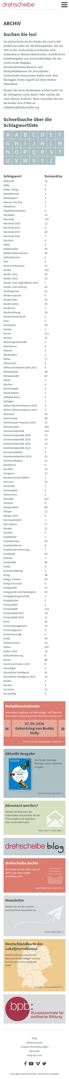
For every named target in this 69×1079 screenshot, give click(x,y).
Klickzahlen (10, 354)
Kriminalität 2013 (14, 613)
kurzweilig (10, 693)
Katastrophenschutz (16, 253)
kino (6, 320)
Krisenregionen (13, 630)
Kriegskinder (11, 600)
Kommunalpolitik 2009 (17, 435)
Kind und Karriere (14, 265)
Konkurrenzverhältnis (17, 477)
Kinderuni (9, 308)
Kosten (8, 528)
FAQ (34, 1038)
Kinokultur (10, 325)
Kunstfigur (10, 668)
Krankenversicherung (16, 549)
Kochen (8, 384)
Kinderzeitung (12, 312)
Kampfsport (11, 198)
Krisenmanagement (15, 625)
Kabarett (9, 181)
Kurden (8, 685)
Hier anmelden (52, 932)
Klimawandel (11, 376)
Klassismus (10, 346)
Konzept (8, 498)
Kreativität (10, 562)
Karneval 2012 (12, 227)
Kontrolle (9, 486)
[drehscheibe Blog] (34, 847)
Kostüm (8, 532)
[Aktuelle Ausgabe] (20, 774)
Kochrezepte (11, 388)
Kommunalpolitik (14, 431)
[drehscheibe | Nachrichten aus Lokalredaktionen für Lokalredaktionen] (18, 4)
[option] (34, 728)
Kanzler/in (10, 206)
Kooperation (11, 507)
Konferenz (10, 465)
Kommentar (11, 418)
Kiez (6, 261)
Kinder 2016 (11, 278)
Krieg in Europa (13, 583)
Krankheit (9, 553)
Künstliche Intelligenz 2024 (19, 676)
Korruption (10, 524)
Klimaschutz (11, 371)
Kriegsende (10, 587)
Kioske (8, 329)
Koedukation (11, 392)
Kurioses (9, 689)
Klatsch (8, 350)
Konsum (8, 481)
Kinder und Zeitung (15, 287)
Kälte (7, 185)
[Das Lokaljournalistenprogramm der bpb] (34, 1009)
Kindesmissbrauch (15, 316)
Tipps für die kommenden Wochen (42, 741)
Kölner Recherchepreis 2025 (20, 409)
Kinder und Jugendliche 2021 (21, 282)
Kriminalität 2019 (14, 617)
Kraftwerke (10, 537)
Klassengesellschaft (15, 342)
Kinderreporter (13, 295)
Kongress (9, 473)
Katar (7, 244)
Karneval (9, 219)
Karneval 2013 (12, 232)
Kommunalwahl (13, 452)
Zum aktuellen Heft (49, 793)
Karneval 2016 (12, 236)
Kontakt (34, 1051)
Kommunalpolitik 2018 (17, 439)
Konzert (8, 503)
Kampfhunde (11, 193)
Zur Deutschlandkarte (47, 987)
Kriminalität (11, 609)
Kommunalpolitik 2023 (17, 448)
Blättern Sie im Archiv (48, 888)
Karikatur (9, 215)
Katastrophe (11, 248)
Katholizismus (12, 257)
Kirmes (8, 337)
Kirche (7, 333)
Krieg (7, 575)
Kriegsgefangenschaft (16, 596)
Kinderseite (10, 299)
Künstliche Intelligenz (16, 672)
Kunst (7, 659)
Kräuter (8, 558)
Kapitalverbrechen (14, 210)
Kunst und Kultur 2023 (17, 664)
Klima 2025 (10, 363)
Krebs (7, 566)
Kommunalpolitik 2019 (17, 443)
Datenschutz (34, 1042)
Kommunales (11, 426)
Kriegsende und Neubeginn (20, 592)
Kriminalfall (10, 604)
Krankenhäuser (13, 545)
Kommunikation (13, 460)
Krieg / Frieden (12, 579)
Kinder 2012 (11, 274)
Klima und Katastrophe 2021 (20, 367)
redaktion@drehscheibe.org (21, 107)
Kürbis (7, 681)
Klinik (7, 380)
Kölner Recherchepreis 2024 (20, 405)
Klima (7, 359)
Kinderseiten (11, 304)
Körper (8, 511)
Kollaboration (12, 397)
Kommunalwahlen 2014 (17, 456)
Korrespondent (13, 520)
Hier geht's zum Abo (49, 830)
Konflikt (8, 469)
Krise (7, 621)
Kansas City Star (13, 202)
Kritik (7, 638)
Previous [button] (7, 728)
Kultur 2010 (10, 651)
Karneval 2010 (12, 223)
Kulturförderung (13, 655)
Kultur (7, 647)
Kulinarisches (12, 642)
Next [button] (61, 728)
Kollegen (9, 401)
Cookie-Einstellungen (34, 1046)
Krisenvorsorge (13, 634)
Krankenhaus (11, 541)
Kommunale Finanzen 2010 (20, 422)
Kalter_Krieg (11, 189)
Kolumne (9, 414)
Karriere (8, 240)
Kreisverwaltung (13, 570)
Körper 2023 (11, 515)
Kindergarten (11, 291)
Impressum (34, 1055)
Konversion (10, 494)
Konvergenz (11, 490)
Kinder (8, 270)
